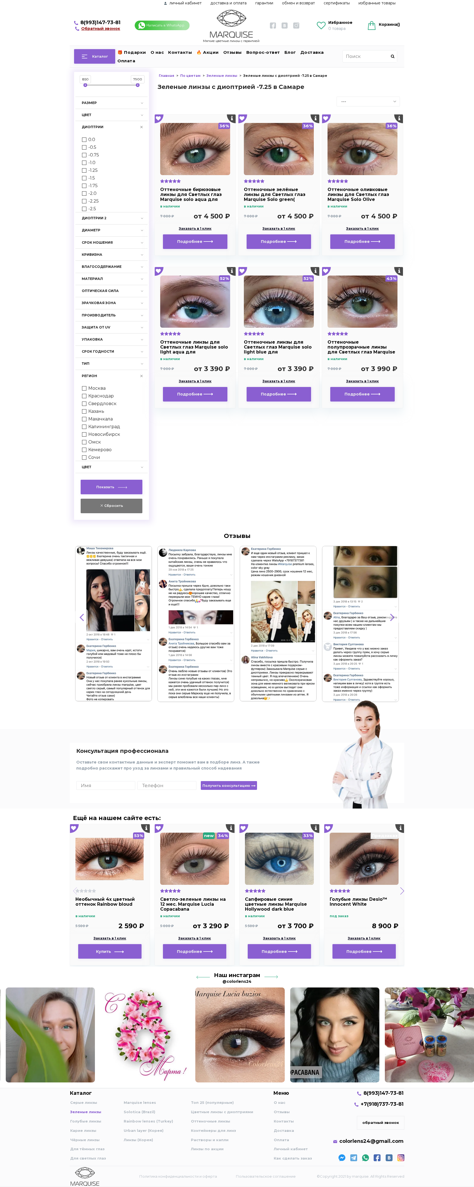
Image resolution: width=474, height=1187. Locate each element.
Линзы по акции (207, 1149)
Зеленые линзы (85, 1112)
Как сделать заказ (293, 1158)
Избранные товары (377, 3)
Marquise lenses (140, 1102)
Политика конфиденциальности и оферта (178, 1176)
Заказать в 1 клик (195, 229)
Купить (105, 951)
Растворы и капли (209, 1140)
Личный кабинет (291, 1149)
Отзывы (232, 52)
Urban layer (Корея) (143, 1130)
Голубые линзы (85, 1121)
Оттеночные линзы (210, 1121)
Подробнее (190, 241)
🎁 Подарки (131, 52)
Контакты (180, 52)
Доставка (312, 52)
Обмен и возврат (298, 3)
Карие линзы (83, 1130)
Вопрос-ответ (263, 52)
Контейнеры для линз (213, 1130)
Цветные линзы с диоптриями (222, 1112)
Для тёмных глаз (87, 1149)
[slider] (85, 85)
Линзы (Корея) (138, 1140)
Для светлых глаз (88, 1158)
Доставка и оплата (228, 3)
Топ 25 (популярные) (212, 1102)
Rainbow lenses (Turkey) (148, 1121)
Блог (290, 52)
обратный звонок (380, 1122)
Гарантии (264, 3)
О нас (157, 52)
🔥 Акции (207, 52)
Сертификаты (337, 3)
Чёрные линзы (85, 1140)
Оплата (126, 60)
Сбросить (113, 506)
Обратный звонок (100, 28)
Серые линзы (83, 1102)
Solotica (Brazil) (139, 1112)
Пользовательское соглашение (266, 1176)
